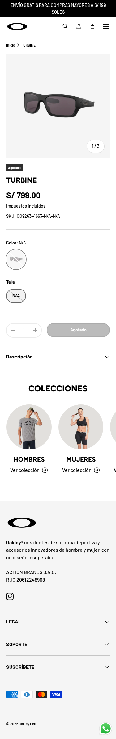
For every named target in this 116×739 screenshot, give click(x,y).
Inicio (10, 45)
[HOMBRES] (29, 427)
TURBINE (28, 45)
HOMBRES (29, 459)
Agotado (78, 329)
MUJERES (81, 459)
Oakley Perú (28, 724)
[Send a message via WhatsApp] (105, 728)
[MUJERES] (81, 427)
